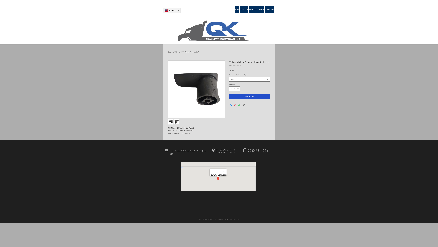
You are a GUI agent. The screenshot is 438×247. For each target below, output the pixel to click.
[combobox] (249, 79)
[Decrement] (231, 89)
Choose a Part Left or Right (238, 75)
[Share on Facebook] (230, 105)
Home (170, 52)
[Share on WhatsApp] (239, 105)
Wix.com (236, 219)
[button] (256, 9)
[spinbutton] (234, 89)
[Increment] (238, 89)
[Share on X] (243, 105)
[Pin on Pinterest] (235, 105)
